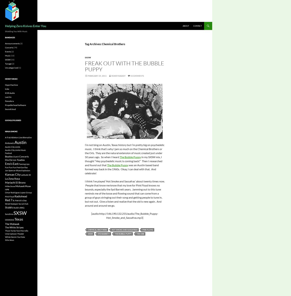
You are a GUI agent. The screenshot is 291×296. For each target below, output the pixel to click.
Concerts (9, 47)
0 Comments (137, 76)
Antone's (9, 143)
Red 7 (8, 200)
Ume (7, 234)
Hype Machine (11, 85)
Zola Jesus (9, 240)
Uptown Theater (17, 234)
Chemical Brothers (97, 230)
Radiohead (21, 196)
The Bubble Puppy (130, 157)
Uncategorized (11, 68)
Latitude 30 (26, 175)
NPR (7, 189)
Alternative (27, 137)
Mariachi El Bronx (15, 182)
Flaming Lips (24, 164)
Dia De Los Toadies (15, 159)
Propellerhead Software (15, 105)
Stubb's (9, 207)
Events (8, 51)
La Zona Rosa (12, 178)
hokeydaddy (118, 76)
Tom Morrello (22, 230)
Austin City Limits (12, 147)
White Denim (11, 237)
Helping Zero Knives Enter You (25, 26)
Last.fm (8, 97)
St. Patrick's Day (20, 200)
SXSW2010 (9, 220)
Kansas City (13, 174)
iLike (7, 89)
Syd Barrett (104, 234)
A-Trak (8, 137)
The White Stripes (14, 227)
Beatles (9, 156)
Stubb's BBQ (18, 207)
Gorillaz (24, 167)
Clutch (16, 156)
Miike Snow (10, 186)
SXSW (88, 57)
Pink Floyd (147, 230)
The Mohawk (12, 223)
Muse (28, 186)
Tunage (8, 63)
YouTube (21, 237)
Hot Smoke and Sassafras (125, 230)
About (186, 26)
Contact (197, 26)
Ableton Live (16, 137)
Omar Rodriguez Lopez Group (18, 192)
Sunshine (9, 214)
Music (7, 55)
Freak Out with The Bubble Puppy (124, 66)
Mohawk (20, 186)
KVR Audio (10, 93)
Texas (18, 219)
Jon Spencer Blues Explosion (17, 170)
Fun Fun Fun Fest (12, 167)
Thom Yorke (10, 230)
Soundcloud (10, 109)
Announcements (12, 43)
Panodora (9, 101)
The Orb (140, 234)
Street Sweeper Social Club (16, 204)
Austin (20, 142)
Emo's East (11, 164)
